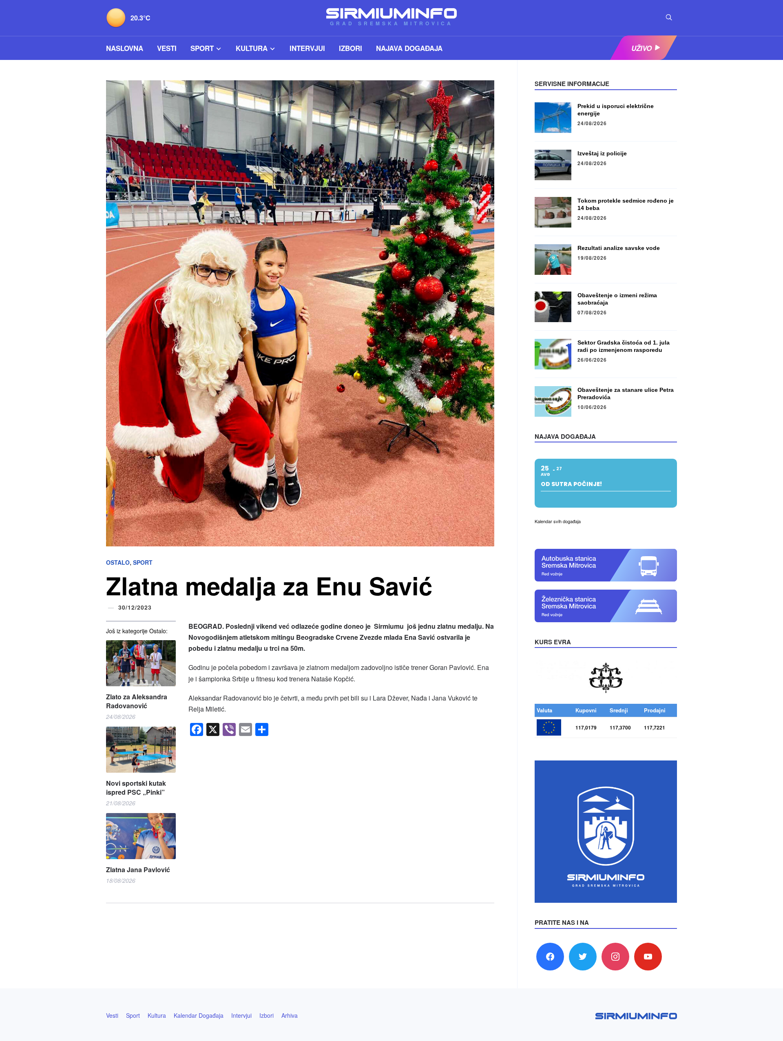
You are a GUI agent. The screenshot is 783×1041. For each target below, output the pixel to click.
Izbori (350, 48)
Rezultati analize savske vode (618, 248)
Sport (202, 48)
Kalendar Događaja (198, 1015)
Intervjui (307, 48)
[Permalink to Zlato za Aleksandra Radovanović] (141, 663)
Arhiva (289, 1015)
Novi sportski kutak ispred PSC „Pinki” (136, 788)
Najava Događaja (409, 48)
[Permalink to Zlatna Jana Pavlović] (141, 836)
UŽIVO (641, 48)
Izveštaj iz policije (602, 153)
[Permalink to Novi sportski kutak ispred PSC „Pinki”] (141, 750)
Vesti (167, 48)
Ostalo (118, 562)
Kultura (252, 48)
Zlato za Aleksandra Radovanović (136, 701)
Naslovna (124, 48)
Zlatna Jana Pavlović (138, 869)
